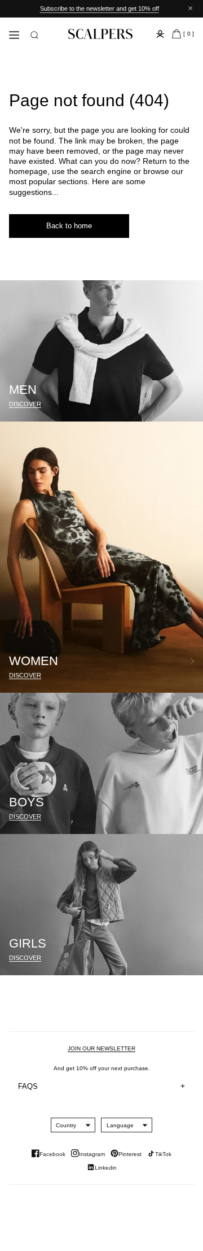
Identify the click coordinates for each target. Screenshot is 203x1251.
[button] (34, 35)
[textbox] (66, 1125)
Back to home (69, 225)
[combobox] (66, 1125)
